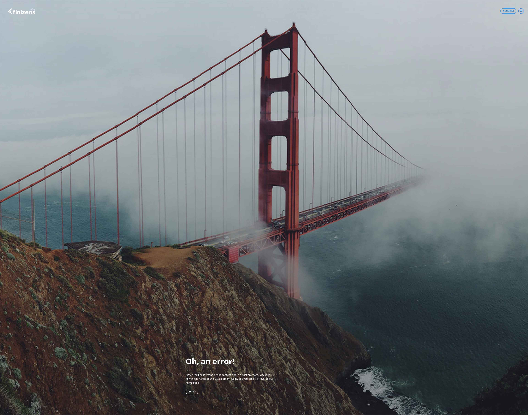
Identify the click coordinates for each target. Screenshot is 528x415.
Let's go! (192, 391)
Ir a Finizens (508, 11)
